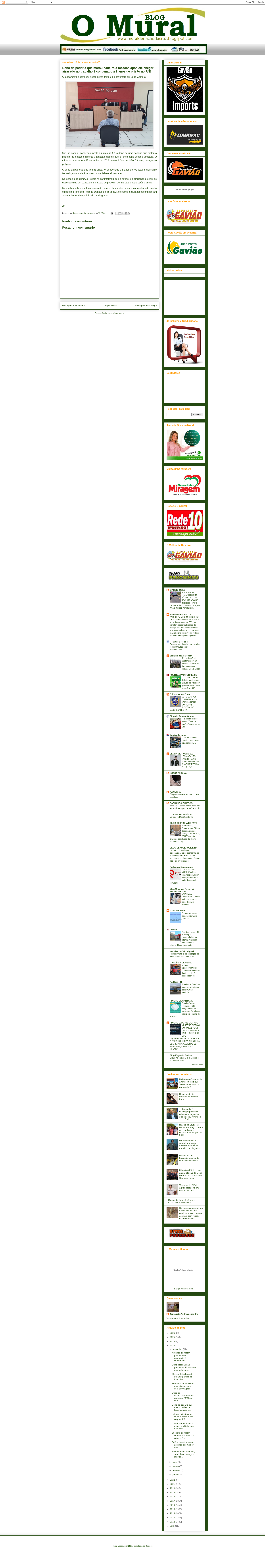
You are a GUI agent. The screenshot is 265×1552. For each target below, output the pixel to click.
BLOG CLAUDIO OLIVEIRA (183, 848)
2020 (172, 1488)
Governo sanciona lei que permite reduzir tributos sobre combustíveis (185, 647)
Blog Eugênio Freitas (181, 1055)
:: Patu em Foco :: (179, 641)
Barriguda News (178, 735)
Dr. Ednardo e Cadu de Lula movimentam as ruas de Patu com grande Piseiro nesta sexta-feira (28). (191, 682)
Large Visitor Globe (183, 1288)
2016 (172, 1505)
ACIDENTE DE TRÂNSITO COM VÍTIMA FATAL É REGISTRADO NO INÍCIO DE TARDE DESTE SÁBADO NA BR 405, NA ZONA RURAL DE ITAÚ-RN (185, 600)
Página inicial (110, 305)
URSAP (173, 929)
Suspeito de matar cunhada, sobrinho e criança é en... (183, 1435)
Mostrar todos (197, 1065)
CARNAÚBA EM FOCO (181, 803)
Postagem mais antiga (146, 305)
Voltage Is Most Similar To (181, 817)
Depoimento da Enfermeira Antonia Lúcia (188, 1096)
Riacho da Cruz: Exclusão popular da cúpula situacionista (189, 1158)
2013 (172, 1517)
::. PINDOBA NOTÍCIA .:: (182, 814)
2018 (172, 1496)
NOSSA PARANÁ (178, 773)
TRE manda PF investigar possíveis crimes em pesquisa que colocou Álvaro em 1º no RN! (190, 1114)
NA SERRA (175, 792)
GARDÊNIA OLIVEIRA (181, 962)
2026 (172, 1333)
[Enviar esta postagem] (112, 213)
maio (175, 1462)
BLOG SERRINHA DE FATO (183, 823)
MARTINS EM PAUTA (180, 614)
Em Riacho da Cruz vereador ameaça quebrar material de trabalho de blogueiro (189, 1144)
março (176, 1466)
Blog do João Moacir (181, 655)
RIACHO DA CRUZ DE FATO (184, 1023)
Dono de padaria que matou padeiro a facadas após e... (182, 1407)
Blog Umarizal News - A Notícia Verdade (182, 890)
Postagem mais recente (73, 305)
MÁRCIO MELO (177, 590)
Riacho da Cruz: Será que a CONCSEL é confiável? (181, 1201)
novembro (178, 1349)
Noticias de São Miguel (182, 951)
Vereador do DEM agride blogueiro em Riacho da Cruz (189, 1188)
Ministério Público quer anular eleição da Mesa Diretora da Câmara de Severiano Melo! (190, 1174)
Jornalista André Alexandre (184, 1314)
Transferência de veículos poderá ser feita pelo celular (190, 740)
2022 (172, 1480)
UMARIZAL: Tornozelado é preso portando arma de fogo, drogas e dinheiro (191, 899)
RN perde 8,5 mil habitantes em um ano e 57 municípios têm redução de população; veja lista (191, 663)
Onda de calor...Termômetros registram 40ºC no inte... (183, 1397)
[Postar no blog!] (119, 213)
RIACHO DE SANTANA (181, 1001)
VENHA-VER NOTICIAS (181, 753)
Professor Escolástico (181, 867)
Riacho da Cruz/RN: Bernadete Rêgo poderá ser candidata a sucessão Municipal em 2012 (191, 1130)
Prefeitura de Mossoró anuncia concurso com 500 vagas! (183, 1386)
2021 (172, 1484)
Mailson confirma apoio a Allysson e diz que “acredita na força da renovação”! (190, 1083)
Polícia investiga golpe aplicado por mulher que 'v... (183, 1445)
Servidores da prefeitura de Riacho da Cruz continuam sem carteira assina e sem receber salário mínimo (191, 1213)
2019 (172, 1492)
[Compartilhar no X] (122, 213)
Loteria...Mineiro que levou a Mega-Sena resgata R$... (182, 1416)
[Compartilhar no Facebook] (125, 213)
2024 (172, 1341)
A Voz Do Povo (177, 910)
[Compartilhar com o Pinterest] (128, 213)
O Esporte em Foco (180, 694)
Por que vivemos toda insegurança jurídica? (189, 916)
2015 (172, 1509)
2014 (172, 1513)
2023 (172, 1345)
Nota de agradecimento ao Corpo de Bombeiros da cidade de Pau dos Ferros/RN (191, 970)
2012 (172, 1522)
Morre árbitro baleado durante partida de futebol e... (182, 1377)
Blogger (149, 1546)
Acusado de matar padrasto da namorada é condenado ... (181, 1357)
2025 (172, 1337)
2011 (172, 1526)
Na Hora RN (176, 982)
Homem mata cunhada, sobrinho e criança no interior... (183, 1454)
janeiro (176, 1474)
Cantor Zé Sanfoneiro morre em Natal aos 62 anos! (183, 1426)
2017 (172, 1501)
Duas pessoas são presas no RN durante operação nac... (184, 1367)
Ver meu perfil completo (178, 1318)
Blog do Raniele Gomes (182, 716)
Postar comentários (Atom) (113, 313)
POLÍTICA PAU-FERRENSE (183, 675)
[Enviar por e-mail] (117, 213)
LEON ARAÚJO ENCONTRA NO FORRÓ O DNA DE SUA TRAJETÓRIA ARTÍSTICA (190, 761)
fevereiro (177, 1470)
